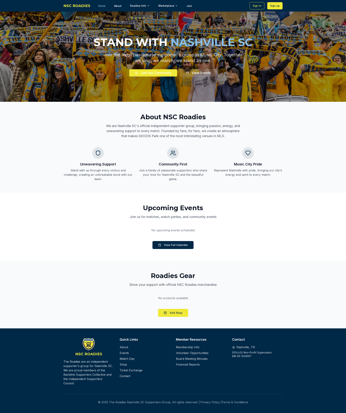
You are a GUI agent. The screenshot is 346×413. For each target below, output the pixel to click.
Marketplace (166, 5)
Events (124, 353)
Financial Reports (188, 364)
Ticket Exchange (131, 370)
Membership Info (187, 347)
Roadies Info (138, 5)
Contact (125, 376)
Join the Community (156, 73)
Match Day (127, 358)
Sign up (275, 5)
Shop (123, 364)
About (124, 347)
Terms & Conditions (235, 402)
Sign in (257, 5)
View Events (201, 73)
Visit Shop (176, 312)
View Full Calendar (176, 244)
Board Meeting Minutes (192, 358)
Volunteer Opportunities (192, 353)
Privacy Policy (210, 402)
